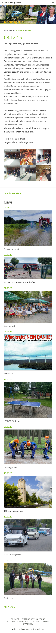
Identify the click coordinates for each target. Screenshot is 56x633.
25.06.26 (8, 331)
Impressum (28, 624)
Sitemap (45, 621)
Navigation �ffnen (11, 2)
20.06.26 (8, 426)
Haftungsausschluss (17, 621)
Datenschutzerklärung (33, 619)
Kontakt (34, 621)
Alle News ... (9, 606)
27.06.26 (8, 254)
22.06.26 (8, 379)
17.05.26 (8, 516)
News (28, 30)
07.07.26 (8, 207)
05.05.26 (8, 560)
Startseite (20, 30)
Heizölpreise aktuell (13, 193)
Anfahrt (15, 619)
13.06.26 (8, 473)
